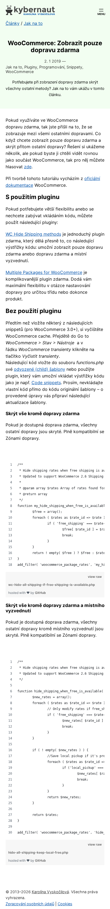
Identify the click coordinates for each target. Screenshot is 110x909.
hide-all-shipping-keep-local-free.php (38, 852)
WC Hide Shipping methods (33, 234)
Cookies (65, 904)
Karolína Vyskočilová (50, 891)
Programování (51, 67)
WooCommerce (20, 71)
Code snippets (46, 382)
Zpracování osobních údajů (30, 904)
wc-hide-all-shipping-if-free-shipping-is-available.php (51, 585)
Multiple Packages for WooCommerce (44, 272)
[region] (55, 507)
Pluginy (30, 67)
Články (12, 23)
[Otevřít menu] (101, 10)
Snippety (74, 67)
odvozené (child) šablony (39, 369)
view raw (95, 577)
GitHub (40, 593)
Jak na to (14, 67)
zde (28, 166)
